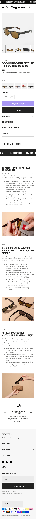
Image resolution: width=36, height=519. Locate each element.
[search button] (7, 7)
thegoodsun (12, 515)
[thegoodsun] (18, 7)
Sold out (18, 110)
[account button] (29, 7)
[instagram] (7, 462)
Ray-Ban (4, 60)
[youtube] (11, 462)
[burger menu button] (3, 7)
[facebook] (3, 462)
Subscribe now (16, 486)
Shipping (13, 73)
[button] (33, 7)
